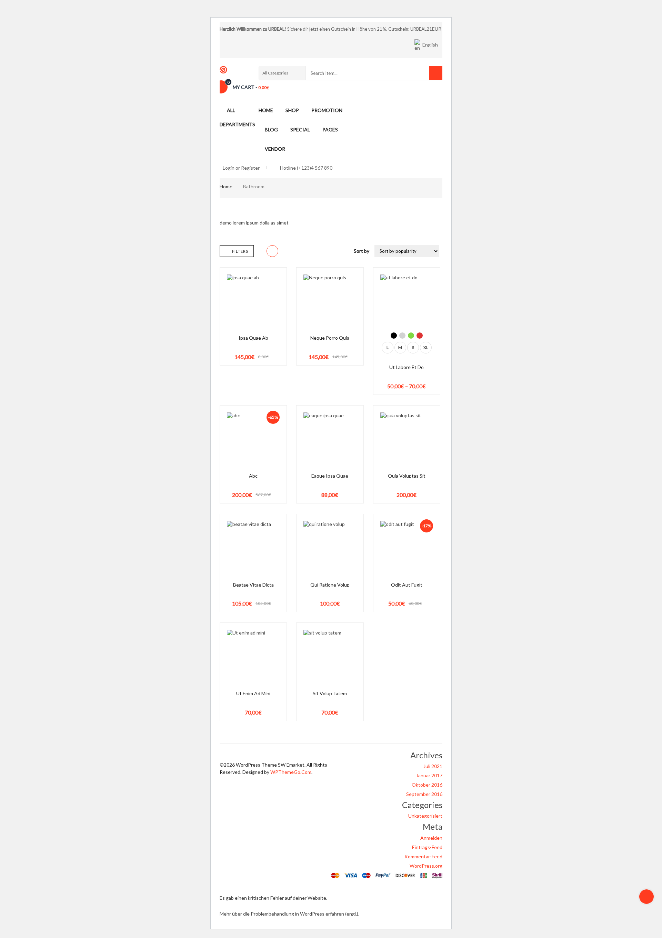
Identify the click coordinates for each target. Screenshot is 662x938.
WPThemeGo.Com (290, 772)
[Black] (394, 335)
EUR (436, 29)
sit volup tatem (330, 693)
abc (253, 476)
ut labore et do (406, 367)
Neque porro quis (329, 338)
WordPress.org (426, 866)
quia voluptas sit (406, 476)
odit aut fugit (406, 585)
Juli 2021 (432, 766)
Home (226, 186)
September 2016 (424, 794)
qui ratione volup (330, 585)
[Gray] (402, 335)
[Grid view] (272, 251)
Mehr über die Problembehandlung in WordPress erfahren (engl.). (289, 914)
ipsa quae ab (253, 338)
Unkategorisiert (425, 816)
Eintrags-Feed (427, 847)
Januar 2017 (429, 775)
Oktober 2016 (427, 785)
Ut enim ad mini (253, 693)
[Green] (411, 335)
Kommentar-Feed (423, 856)
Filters (240, 251)
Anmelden (431, 838)
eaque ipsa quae (329, 476)
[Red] (420, 335)
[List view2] (285, 251)
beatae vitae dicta (253, 585)
